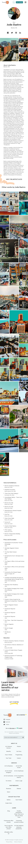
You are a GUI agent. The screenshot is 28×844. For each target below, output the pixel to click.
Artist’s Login (18, 781)
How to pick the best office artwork (9, 827)
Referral (19, 788)
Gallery (8, 800)
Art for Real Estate (19, 766)
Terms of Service (18, 842)
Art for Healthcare (18, 771)
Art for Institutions (8, 776)
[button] (25, 2)
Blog (8, 811)
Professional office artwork (8, 821)
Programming (19, 755)
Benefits (8, 751)
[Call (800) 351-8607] (13, 2)
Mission (19, 746)
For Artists (8, 781)
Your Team (8, 758)
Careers (19, 758)
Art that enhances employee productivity (18, 827)
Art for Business (9, 766)
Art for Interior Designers (8, 771)
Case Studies (19, 800)
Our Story (18, 751)
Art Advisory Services (8, 747)
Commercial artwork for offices (18, 821)
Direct (8, 792)
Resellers (8, 788)
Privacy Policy (9, 842)
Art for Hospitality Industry (19, 776)
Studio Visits (8, 803)
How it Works (8, 755)
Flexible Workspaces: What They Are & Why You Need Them (18, 814)
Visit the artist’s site (14, 179)
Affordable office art (8, 832)
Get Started (19, 2)
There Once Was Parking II (11, 493)
